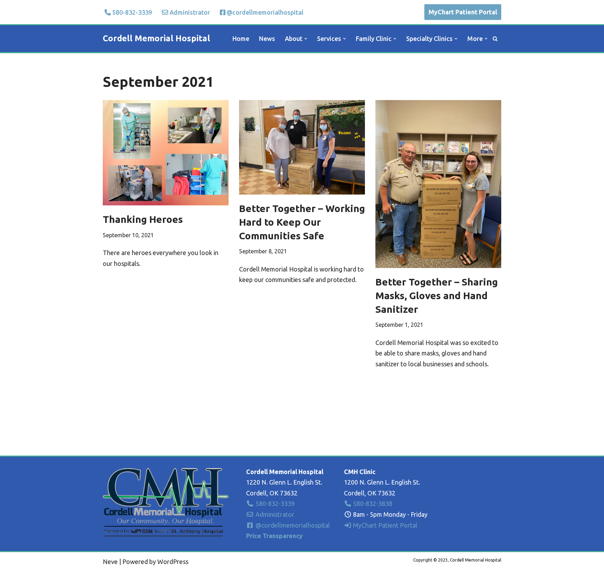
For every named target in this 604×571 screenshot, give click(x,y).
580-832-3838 (372, 503)
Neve (110, 561)
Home (240, 38)
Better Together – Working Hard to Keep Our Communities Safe (302, 222)
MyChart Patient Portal (463, 11)
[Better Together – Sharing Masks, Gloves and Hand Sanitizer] (438, 184)
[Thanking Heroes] (166, 153)
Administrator (190, 12)
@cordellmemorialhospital (264, 12)
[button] (305, 38)
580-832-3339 (132, 12)
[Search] (495, 38)
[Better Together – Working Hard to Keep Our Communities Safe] (302, 147)
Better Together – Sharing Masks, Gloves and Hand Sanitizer (436, 295)
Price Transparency (274, 535)
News (267, 38)
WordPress (172, 561)
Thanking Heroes (143, 219)
